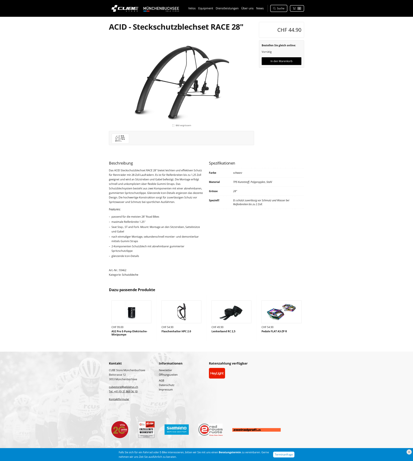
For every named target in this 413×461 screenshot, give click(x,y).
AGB (161, 380)
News (260, 8)
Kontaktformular (119, 399)
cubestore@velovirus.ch (123, 387)
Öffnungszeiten (168, 374)
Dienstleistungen (227, 8)
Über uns (247, 8)
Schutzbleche (130, 274)
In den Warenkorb (281, 61)
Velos (192, 8)
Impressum (166, 389)
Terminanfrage (284, 454)
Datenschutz (166, 385)
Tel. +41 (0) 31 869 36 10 (123, 391)
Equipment (205, 8)
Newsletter (165, 370)
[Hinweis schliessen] (409, 452)
